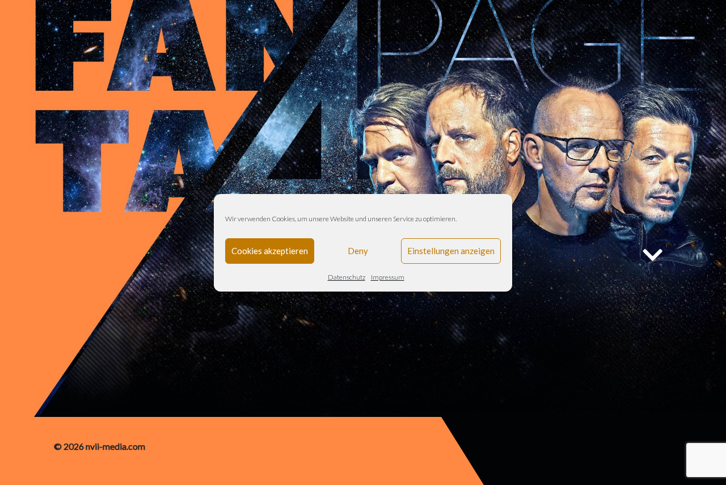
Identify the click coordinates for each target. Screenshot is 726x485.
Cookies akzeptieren (269, 251)
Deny (358, 251)
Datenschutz (346, 277)
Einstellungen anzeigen (451, 251)
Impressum (387, 277)
